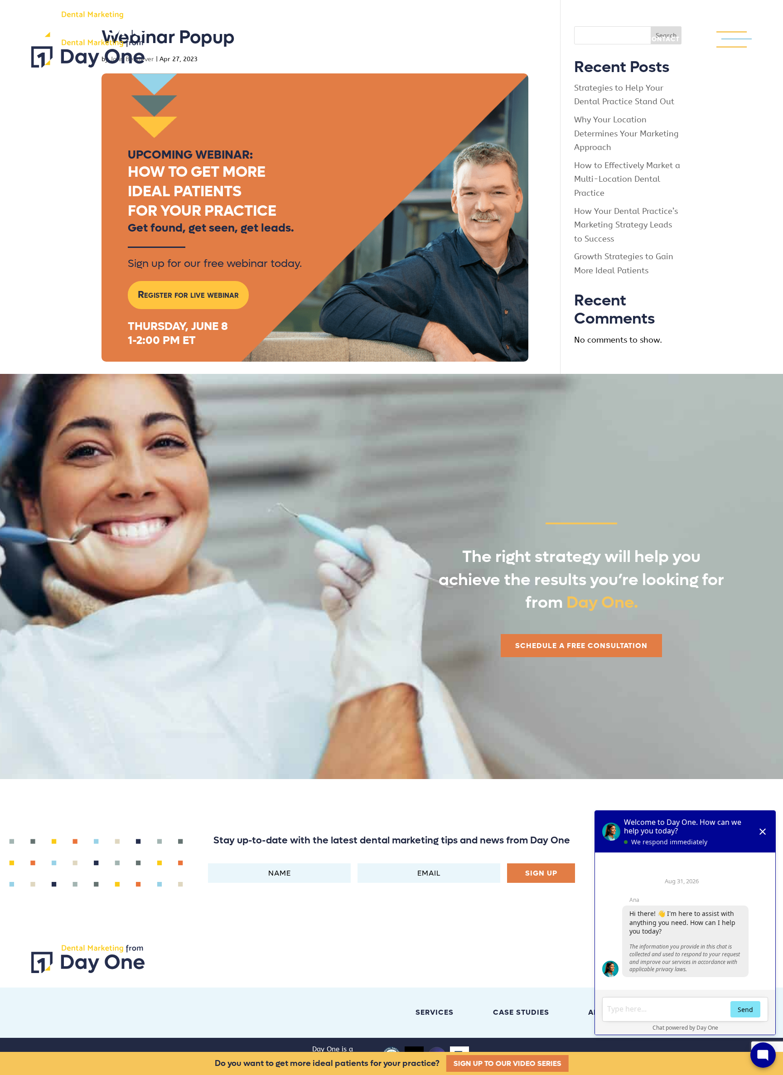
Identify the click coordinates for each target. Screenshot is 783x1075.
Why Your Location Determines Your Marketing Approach (626, 133)
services (435, 1012)
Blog (444, 40)
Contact (663, 40)
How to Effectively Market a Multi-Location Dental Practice (627, 179)
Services (318, 40)
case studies (521, 1012)
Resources (539, 40)
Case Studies (389, 40)
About (486, 40)
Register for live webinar (188, 294)
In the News (603, 40)
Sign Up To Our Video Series (508, 1063)
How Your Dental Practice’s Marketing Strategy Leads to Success (626, 225)
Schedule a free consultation (581, 645)
